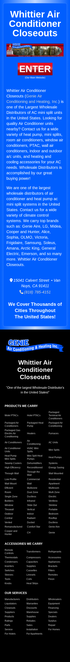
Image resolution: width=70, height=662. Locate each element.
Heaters (31, 433)
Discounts (31, 608)
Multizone (32, 488)
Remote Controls (9, 552)
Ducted (31, 522)
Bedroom (53, 513)
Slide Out (32, 505)
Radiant (31, 518)
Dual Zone (32, 492)
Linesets (30, 574)
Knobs (8, 583)
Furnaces (54, 433)
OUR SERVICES (16, 593)
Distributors (32, 599)
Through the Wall (33, 473)
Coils (29, 579)
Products (9, 616)
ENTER (35, 69)
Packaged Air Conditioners (12, 424)
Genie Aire (54, 526)
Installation (32, 629)
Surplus (52, 620)
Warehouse (32, 612)
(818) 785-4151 (37, 292)
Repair (51, 625)
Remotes (53, 574)
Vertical (31, 509)
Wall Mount (11, 483)
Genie (52, 532)
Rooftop (53, 518)
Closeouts (10, 608)
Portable (53, 509)
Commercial (33, 479)
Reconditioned (35, 467)
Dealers (52, 616)
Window (9, 505)
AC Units (53, 442)
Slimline (53, 505)
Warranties (32, 603)
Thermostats (11, 557)
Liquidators (11, 603)
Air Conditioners (13, 442)
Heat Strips (32, 583)
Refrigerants (54, 551)
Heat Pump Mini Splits (11, 457)
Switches (9, 570)
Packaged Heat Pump (35, 424)
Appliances (54, 561)
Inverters (9, 566)
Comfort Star (33, 526)
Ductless (31, 496)
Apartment (54, 483)
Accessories (54, 557)
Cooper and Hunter (11, 533)
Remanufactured (13, 526)
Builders (9, 500)
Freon (51, 579)
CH (29, 532)
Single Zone (11, 496)
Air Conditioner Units (13, 450)
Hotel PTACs (33, 415)
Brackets (52, 566)
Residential (55, 479)
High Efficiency (12, 467)
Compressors (33, 557)
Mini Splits (54, 450)
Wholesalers (54, 599)
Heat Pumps (55, 457)
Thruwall (9, 509)
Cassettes (31, 570)
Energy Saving (56, 467)
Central (8, 518)
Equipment (54, 603)
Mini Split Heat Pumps (34, 457)
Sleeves (9, 574)
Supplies (31, 566)
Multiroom (54, 488)
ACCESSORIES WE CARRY (24, 543)
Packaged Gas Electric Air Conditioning (12, 433)
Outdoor (9, 513)
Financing (53, 608)
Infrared (31, 500)
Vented (8, 522)
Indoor (30, 513)
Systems (53, 463)
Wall (29, 483)
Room (8, 492)
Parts (7, 625)
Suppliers (10, 612)
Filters (51, 570)
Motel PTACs (11, 415)
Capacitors (32, 561)
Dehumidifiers (34, 463)
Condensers (11, 561)
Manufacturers (12, 599)
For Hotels (10, 633)
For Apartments (34, 633)
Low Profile (11, 479)
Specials (52, 612)
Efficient (9, 488)
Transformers (33, 551)
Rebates (30, 620)
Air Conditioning (34, 442)
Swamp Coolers (13, 463)
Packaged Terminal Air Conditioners (55, 415)
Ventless (53, 500)
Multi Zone (54, 492)
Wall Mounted (56, 473)
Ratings (9, 620)
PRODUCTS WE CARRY (21, 406)
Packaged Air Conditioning (56, 424)
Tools (7, 579)
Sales (29, 625)
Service (9, 629)
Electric (52, 496)
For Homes (54, 629)
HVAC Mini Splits (32, 450)
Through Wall (12, 473)
